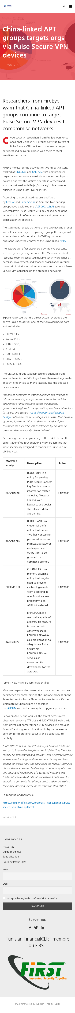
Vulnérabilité (9, 818)
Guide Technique (12, 852)
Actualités (8, 847)
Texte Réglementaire (14, 862)
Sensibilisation (11, 857)
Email (5, 884)
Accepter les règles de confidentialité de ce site (31, 899)
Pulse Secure (28, 202)
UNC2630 (21, 172)
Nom (5, 870)
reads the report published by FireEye (33, 415)
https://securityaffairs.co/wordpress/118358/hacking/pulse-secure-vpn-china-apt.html (37, 805)
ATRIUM (11, 708)
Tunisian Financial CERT (48, 1004)
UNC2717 (37, 172)
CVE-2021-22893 (44, 207)
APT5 (63, 241)
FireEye (10, 202)
